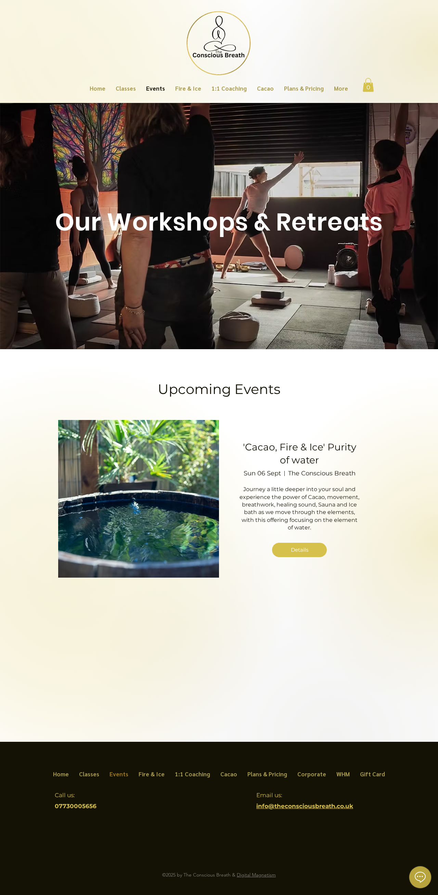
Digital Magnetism (256, 875)
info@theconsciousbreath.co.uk (304, 806)
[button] (368, 85)
